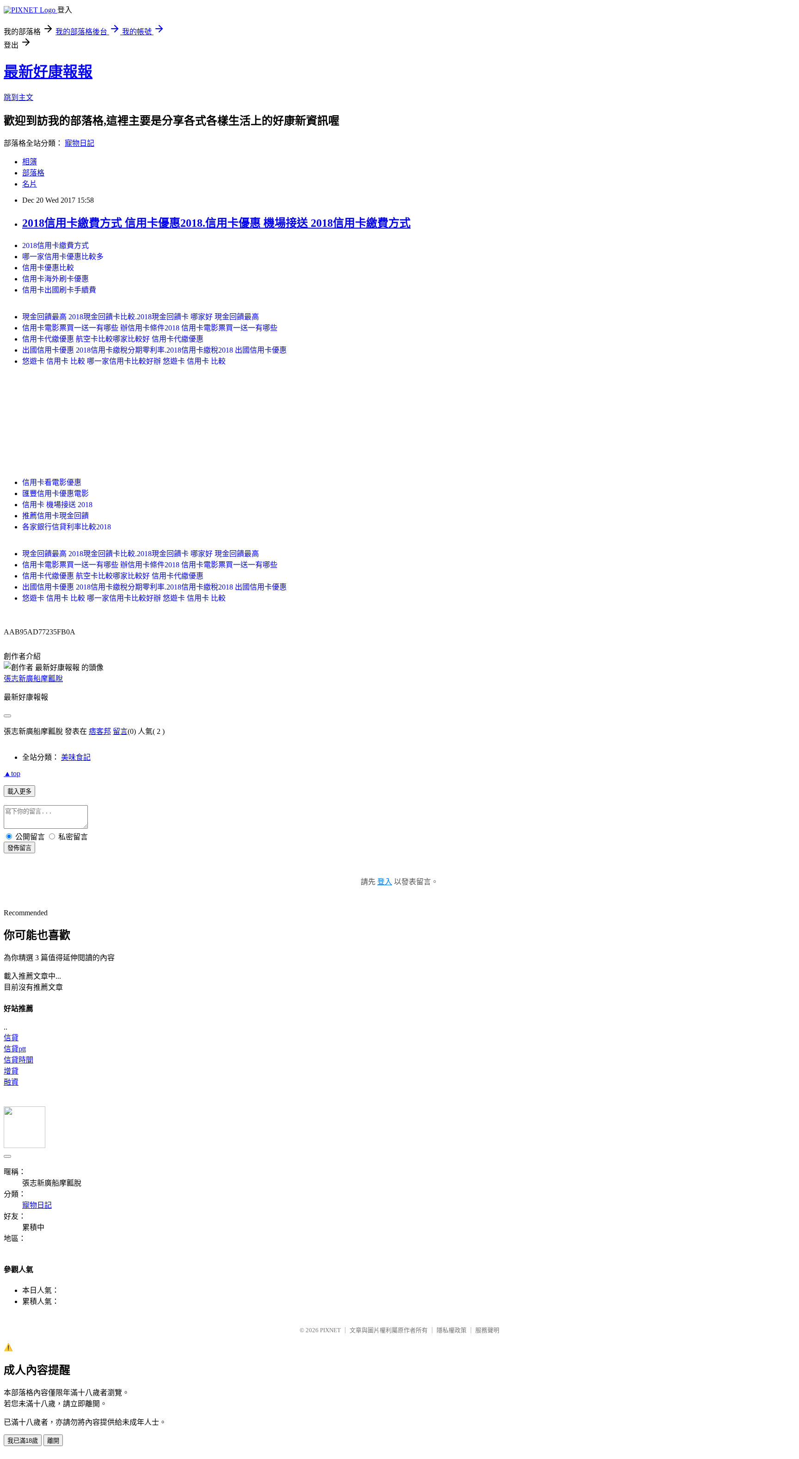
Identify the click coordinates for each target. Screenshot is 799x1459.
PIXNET (330, 1330)
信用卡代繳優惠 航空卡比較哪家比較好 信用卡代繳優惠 (112, 339)
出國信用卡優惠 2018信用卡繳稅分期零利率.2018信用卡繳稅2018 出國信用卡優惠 (154, 350)
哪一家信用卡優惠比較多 (63, 257)
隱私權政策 (451, 1330)
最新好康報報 (48, 71)
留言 (120, 731)
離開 (53, 1440)
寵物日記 (79, 143)
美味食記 (76, 757)
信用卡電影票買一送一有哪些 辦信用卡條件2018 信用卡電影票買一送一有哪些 (149, 328)
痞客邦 (100, 731)
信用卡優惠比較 (48, 268)
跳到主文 (18, 97)
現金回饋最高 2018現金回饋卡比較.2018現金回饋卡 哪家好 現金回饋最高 (140, 317)
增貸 (11, 1071)
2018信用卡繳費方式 (55, 245)
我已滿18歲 (22, 1440)
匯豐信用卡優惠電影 (55, 493)
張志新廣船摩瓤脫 (33, 679)
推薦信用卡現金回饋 (55, 516)
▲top (12, 773)
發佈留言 (19, 847)
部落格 (33, 173)
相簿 (29, 162)
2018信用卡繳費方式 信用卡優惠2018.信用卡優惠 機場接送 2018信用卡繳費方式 (216, 223)
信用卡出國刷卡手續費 (59, 290)
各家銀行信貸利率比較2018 (66, 527)
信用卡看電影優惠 (51, 482)
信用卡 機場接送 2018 (57, 505)
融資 (11, 1082)
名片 (29, 184)
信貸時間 (18, 1060)
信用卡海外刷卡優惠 (55, 279)
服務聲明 (487, 1330)
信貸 (11, 1038)
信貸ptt (15, 1049)
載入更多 (19, 791)
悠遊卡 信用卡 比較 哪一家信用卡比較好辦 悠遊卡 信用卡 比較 (124, 361)
